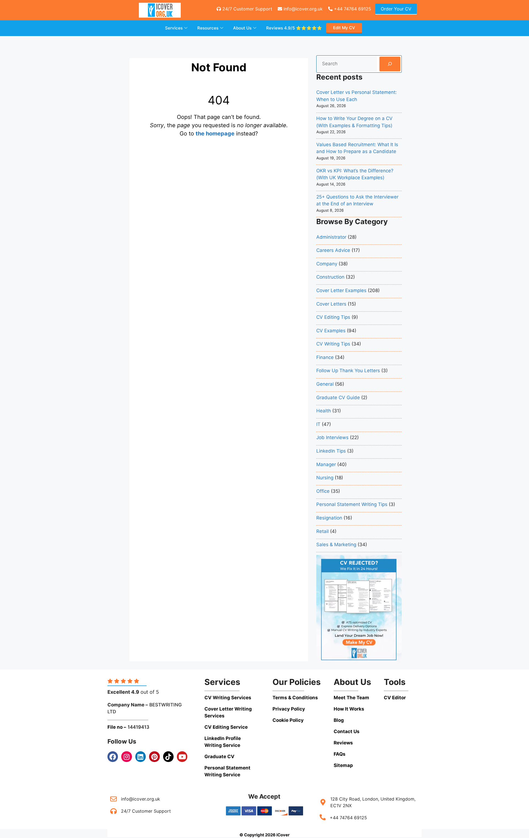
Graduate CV (219, 756)
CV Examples (331, 330)
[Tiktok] (168, 756)
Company (326, 263)
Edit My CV (344, 27)
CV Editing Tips (333, 317)
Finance (325, 357)
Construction (330, 277)
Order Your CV (396, 9)
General (325, 384)
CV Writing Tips (333, 344)
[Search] (389, 64)
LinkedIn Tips (331, 451)
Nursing (324, 477)
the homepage (215, 133)
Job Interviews (332, 437)
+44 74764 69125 (352, 9)
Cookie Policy (288, 720)
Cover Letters (331, 304)
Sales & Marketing (336, 544)
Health (323, 410)
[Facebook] (112, 756)
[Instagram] (126, 756)
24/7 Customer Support (246, 9)
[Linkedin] (140, 756)
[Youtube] (182, 756)
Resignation (329, 518)
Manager (326, 464)
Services (174, 28)
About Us (242, 28)
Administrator (331, 237)
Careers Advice (333, 250)
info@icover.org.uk (302, 9)
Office (323, 491)
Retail (322, 531)
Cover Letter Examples (341, 290)
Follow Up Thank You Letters (348, 370)
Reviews (294, 28)
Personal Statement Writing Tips (351, 504)
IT (318, 424)
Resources (207, 28)
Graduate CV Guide (338, 397)
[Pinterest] (154, 756)
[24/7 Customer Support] (113, 811)
